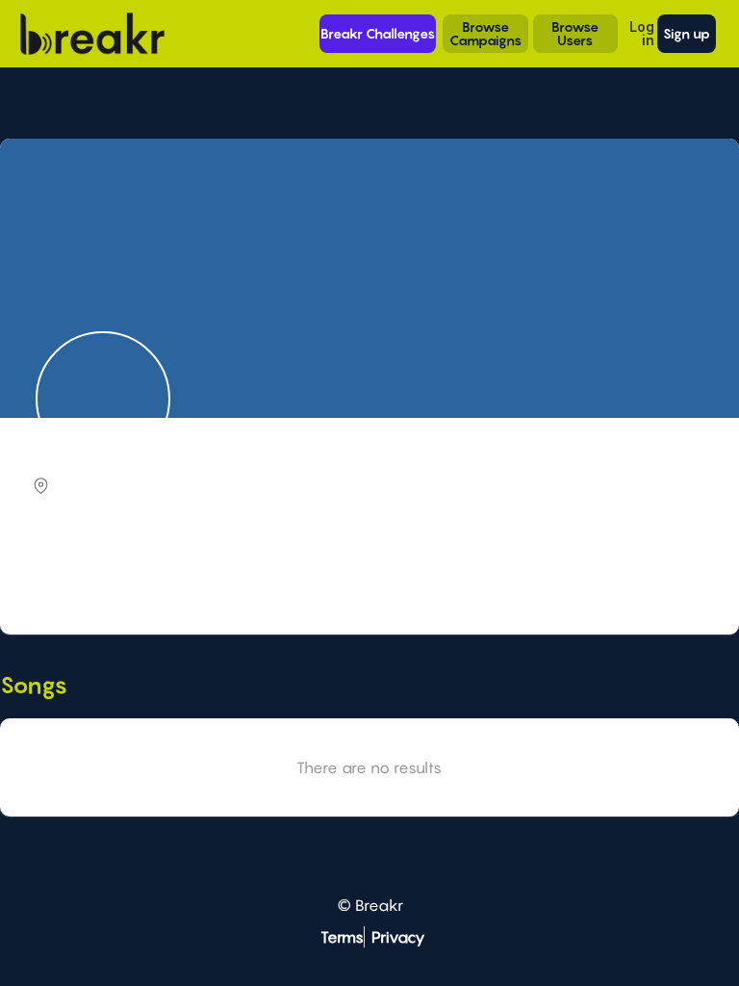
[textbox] (367, 573)
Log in (641, 33)
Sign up (686, 33)
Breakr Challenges (377, 33)
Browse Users (575, 33)
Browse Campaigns (485, 33)
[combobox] (366, 574)
